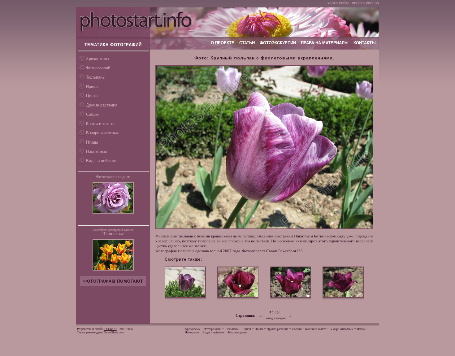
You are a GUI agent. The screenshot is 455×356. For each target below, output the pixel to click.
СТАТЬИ (247, 43)
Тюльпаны (95, 77)
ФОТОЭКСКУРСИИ (278, 43)
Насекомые (96, 151)
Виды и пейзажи (101, 160)
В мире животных (102, 133)
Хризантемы (97, 58)
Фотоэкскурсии (237, 332)
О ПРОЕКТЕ (222, 43)
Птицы (92, 142)
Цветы (92, 95)
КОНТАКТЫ (364, 43)
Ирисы (92, 86)
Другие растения (101, 105)
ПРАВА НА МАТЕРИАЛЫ (325, 43)
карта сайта (338, 3)
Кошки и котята (100, 123)
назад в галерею (276, 318)
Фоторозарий (98, 68)
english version (365, 3)
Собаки (92, 114)
